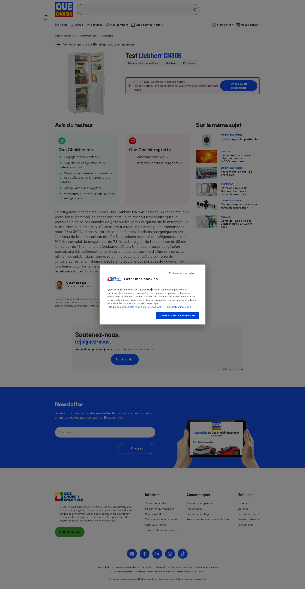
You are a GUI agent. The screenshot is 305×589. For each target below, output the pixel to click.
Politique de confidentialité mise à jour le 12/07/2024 (134, 307)
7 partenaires (144, 289)
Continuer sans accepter (181, 273)
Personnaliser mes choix (178, 307)
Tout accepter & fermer (177, 315)
